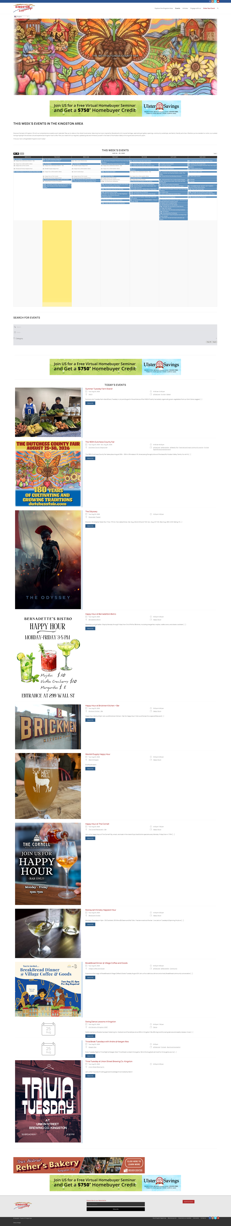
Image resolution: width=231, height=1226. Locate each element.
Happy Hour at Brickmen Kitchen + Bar (102, 705)
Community (173, 969)
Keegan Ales (92, 1047)
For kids (163, 394)
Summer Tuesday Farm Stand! (99, 388)
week (215, 153)
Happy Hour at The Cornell (97, 824)
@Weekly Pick (174, 447)
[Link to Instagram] (212, 1)
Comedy (163, 1047)
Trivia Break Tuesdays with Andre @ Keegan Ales (107, 1041)
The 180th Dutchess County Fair (100, 442)
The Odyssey (91, 511)
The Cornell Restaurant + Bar (97, 829)
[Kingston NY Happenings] (24, 8)
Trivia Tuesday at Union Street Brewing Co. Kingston (108, 1061)
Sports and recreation (173, 1047)
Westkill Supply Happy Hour (97, 754)
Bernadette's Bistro (94, 620)
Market (168, 394)
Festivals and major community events (191, 447)
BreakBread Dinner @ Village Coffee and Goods (106, 963)
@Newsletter (165, 447)
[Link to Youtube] (218, 1)
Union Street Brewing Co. (96, 1067)
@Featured (156, 394)
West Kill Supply (94, 760)
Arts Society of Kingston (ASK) (98, 1027)
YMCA (90, 394)
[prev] (14, 154)
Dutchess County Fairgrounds (98, 447)
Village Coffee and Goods (96, 969)
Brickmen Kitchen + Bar (96, 711)
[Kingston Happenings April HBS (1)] (115, 116)
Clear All (209, 342)
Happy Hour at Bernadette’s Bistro (100, 614)
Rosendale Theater (94, 517)
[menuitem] (164, 8)
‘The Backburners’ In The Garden (115, 55)
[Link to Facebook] (210, 1)
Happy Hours (157, 620)
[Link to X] (215, 1)
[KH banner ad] (79, 1173)
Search (214, 342)
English (19, 16)
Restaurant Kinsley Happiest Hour (100, 910)
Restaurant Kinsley (94, 915)
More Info (90, 403)
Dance (155, 1027)
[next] (17, 154)
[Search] (218, 8)
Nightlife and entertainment (162, 449)
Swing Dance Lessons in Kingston (100, 1021)
